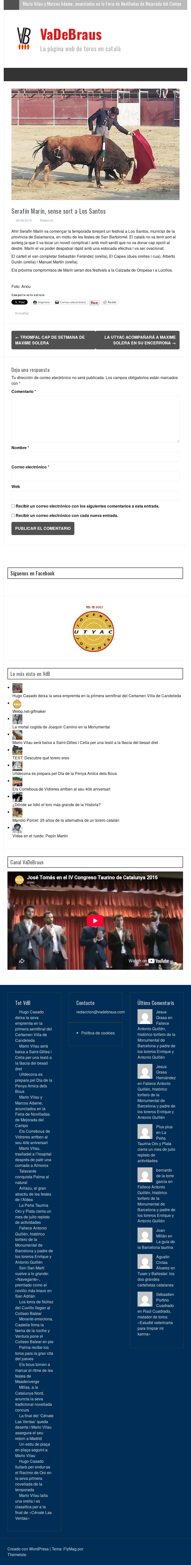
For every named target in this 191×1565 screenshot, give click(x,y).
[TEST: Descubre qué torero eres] (17, 750)
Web (15, 486)
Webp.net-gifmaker (29, 711)
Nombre (20, 447)
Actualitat (22, 313)
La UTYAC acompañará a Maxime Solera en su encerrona (140, 340)
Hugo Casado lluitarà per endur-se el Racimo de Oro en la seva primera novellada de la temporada (33, 1475)
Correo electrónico (30, 467)
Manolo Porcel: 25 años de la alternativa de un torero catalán (65, 820)
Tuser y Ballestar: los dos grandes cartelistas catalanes (156, 1279)
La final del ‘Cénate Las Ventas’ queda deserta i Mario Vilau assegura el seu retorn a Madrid (34, 1427)
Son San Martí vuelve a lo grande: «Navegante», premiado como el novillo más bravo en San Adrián (33, 1282)
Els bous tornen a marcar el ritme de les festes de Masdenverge (34, 1372)
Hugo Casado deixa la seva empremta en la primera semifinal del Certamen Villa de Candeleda (96, 695)
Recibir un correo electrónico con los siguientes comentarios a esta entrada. (87, 506)
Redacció (46, 220)
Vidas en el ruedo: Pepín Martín (40, 836)
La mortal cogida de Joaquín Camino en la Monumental (61, 727)
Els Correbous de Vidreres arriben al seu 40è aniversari (72, 4)
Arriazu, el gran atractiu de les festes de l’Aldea (33, 1193)
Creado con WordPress (28, 1549)
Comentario (23, 391)
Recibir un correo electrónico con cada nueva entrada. (67, 515)
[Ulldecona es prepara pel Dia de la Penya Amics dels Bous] (17, 765)
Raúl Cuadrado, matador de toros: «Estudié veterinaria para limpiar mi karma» (155, 1322)
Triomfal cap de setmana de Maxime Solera (50, 340)
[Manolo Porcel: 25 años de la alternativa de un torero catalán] (17, 812)
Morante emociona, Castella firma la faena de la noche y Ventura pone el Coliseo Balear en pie (34, 1330)
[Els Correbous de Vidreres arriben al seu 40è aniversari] (17, 781)
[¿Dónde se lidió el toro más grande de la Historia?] (17, 796)
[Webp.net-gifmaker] (17, 703)
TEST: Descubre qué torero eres (40, 758)
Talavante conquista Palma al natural (32, 1176)
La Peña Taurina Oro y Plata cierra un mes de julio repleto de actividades (33, 1213)
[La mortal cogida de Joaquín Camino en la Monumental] (17, 718)
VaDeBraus (71, 33)
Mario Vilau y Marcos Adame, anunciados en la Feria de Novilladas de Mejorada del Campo (32, 1111)
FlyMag (70, 1549)
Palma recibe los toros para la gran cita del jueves (34, 1352)
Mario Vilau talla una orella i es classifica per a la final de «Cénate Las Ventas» (33, 1506)
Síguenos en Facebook (32, 573)
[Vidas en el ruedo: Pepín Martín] (17, 827)
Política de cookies (98, 1033)
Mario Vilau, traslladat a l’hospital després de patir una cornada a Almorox (33, 1156)
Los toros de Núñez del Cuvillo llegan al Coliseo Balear (34, 1307)
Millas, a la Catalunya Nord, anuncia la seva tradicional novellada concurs (33, 1398)
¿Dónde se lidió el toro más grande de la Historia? (56, 804)
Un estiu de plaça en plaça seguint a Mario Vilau (32, 1449)
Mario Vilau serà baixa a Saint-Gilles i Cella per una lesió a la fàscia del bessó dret (85, 742)
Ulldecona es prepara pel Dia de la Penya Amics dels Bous (64, 773)
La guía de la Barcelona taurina (156, 1244)
